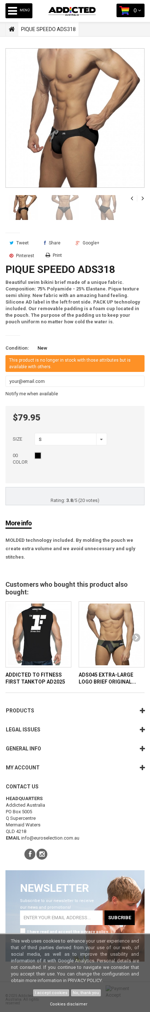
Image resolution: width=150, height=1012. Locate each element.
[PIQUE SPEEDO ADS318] (23, 207)
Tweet (22, 243)
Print (57, 255)
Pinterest (24, 255)
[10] (38, 455)
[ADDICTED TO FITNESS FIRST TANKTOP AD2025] (38, 634)
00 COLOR (21, 459)
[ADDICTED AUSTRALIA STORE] (77, 17)
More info (18, 523)
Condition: (17, 348)
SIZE (18, 439)
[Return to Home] (11, 29)
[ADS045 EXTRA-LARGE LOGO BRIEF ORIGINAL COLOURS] (112, 634)
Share (54, 243)
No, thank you (86, 992)
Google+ (90, 243)
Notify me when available (31, 393)
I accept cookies (51, 992)
